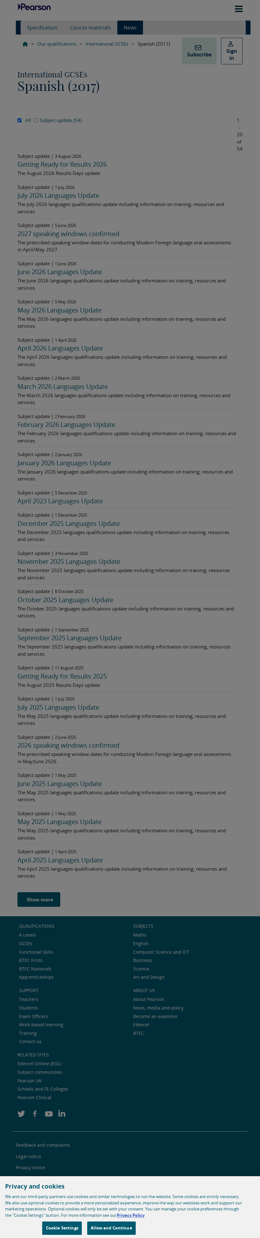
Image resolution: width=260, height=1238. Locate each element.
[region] (130, 1207)
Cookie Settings (62, 1228)
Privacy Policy (131, 1215)
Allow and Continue (111, 1228)
